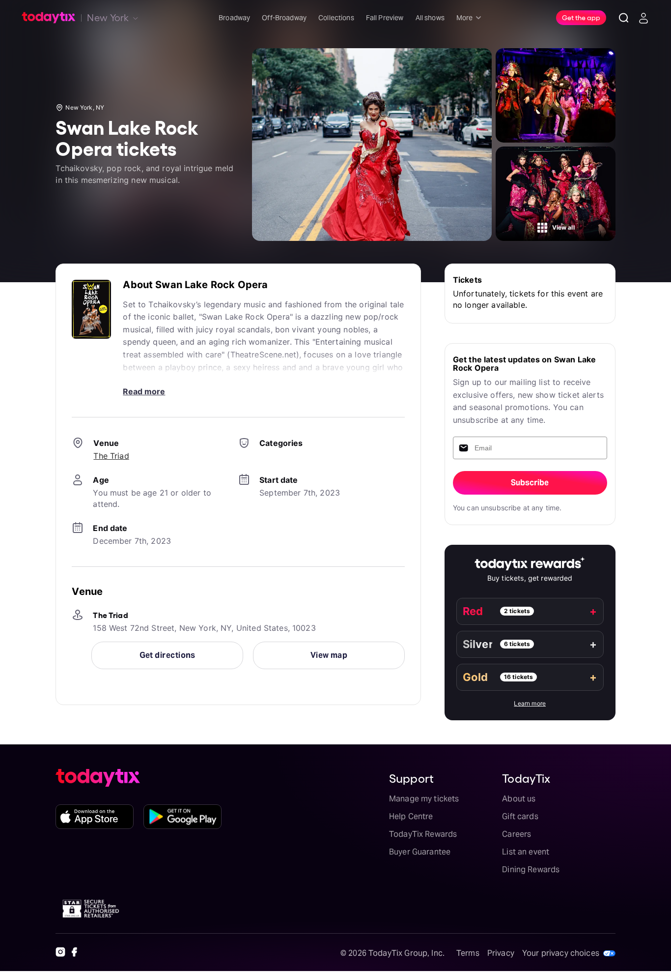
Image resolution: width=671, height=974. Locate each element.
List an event (525, 852)
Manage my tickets (424, 799)
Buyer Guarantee (419, 852)
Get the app (581, 17)
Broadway (234, 17)
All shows (430, 17)
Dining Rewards (530, 869)
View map (329, 655)
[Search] (624, 18)
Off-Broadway (284, 17)
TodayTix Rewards (423, 834)
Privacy (500, 953)
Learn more (530, 703)
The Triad (111, 456)
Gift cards (520, 816)
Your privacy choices (560, 953)
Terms (467, 953)
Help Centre (411, 816)
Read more (144, 391)
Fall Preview (385, 17)
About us (518, 799)
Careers (516, 834)
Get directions (168, 655)
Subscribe (530, 482)
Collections (336, 17)
